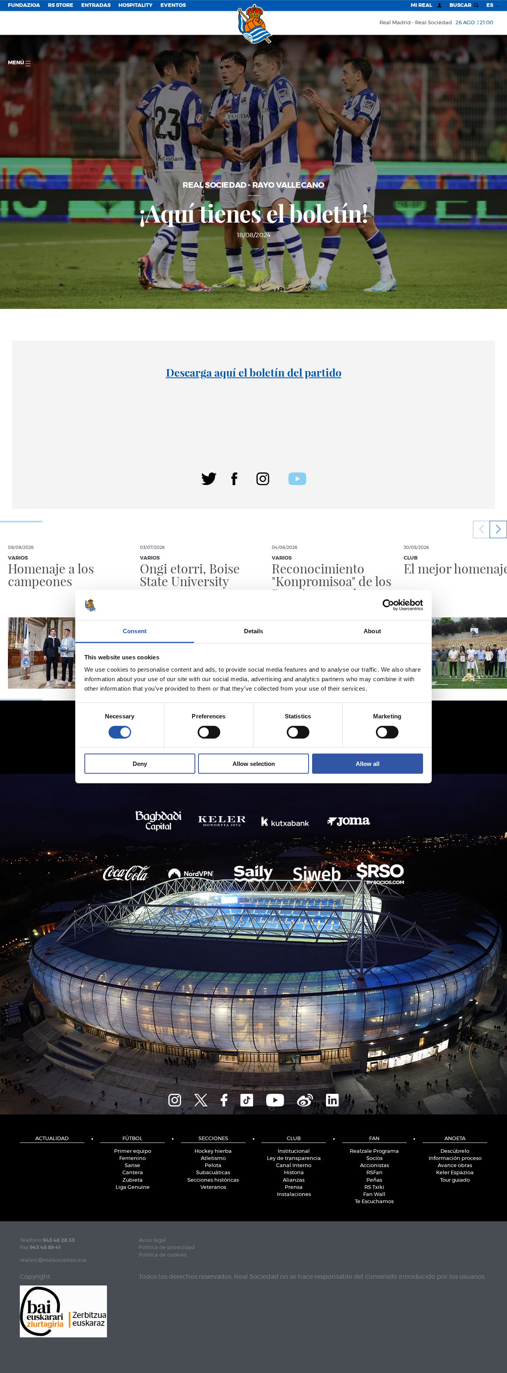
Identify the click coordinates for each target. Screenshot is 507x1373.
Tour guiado (455, 1180)
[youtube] (297, 477)
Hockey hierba (213, 1151)
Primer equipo (132, 1151)
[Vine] (305, 1099)
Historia (294, 1172)
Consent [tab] (135, 631)
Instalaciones (294, 1194)
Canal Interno (293, 1165)
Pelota (213, 1165)
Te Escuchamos (374, 1201)
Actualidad (52, 1138)
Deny (140, 763)
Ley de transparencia (294, 1158)
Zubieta (132, 1180)
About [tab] (372, 631)
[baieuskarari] (63, 1310)
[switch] (209, 732)
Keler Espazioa (455, 1172)
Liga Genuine (133, 1187)
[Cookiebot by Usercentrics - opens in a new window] (388, 605)
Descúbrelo (454, 1151)
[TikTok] (246, 1099)
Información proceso (455, 1158)
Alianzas (294, 1180)
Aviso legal (152, 1240)
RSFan (374, 1172)
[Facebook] (234, 477)
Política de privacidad (167, 1247)
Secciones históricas (213, 1180)
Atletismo (213, 1158)
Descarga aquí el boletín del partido (253, 372)
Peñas (374, 1180)
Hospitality (135, 5)
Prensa (294, 1187)
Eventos (173, 5)
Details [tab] (253, 631)
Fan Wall (374, 1194)
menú (16, 62)
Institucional (294, 1151)
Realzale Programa (374, 1151)
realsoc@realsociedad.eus (53, 1260)
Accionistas (374, 1165)
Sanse (132, 1165)
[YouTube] (275, 1099)
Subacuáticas (213, 1172)
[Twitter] (209, 477)
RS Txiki (374, 1187)
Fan (374, 1138)
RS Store (60, 5)
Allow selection (254, 763)
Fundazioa (24, 5)
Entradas (96, 5)
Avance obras (455, 1165)
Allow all (367, 763)
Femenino (132, 1158)
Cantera (132, 1172)
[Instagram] (263, 477)
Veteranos (213, 1187)
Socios (374, 1158)
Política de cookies (163, 1255)
